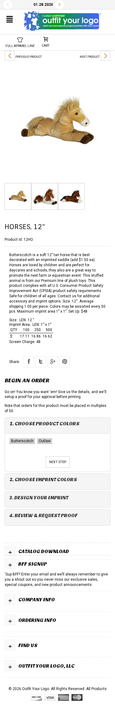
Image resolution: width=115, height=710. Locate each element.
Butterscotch (22, 441)
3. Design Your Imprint (39, 498)
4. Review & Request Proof (44, 515)
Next (59, 4)
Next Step (57, 462)
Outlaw (45, 441)
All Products (96, 689)
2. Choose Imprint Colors (43, 479)
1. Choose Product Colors (45, 424)
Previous (7, 4)
